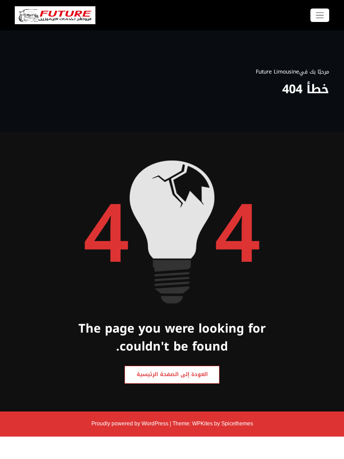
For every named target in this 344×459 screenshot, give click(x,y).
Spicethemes (237, 423)
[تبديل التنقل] (320, 15)
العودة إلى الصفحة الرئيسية (172, 374)
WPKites (203, 423)
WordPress (155, 423)
